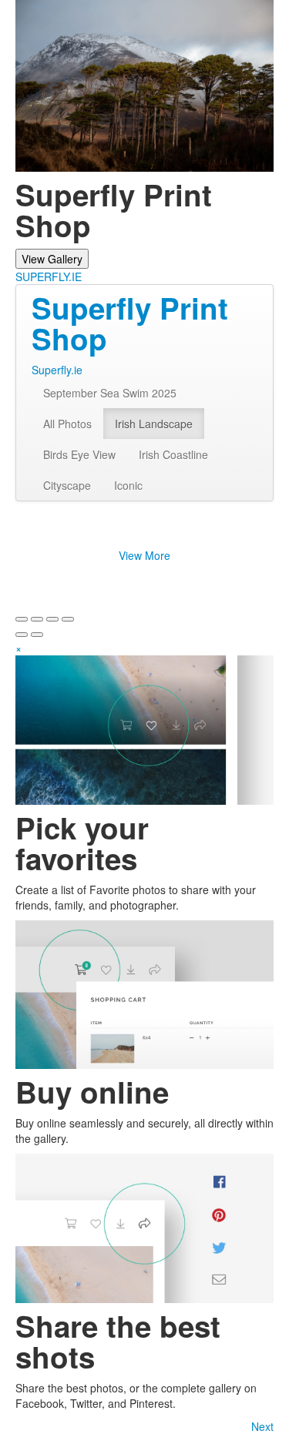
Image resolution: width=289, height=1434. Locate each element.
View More (144, 555)
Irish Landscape (154, 423)
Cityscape (67, 485)
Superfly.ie (57, 369)
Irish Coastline (173, 454)
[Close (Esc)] (21, 619)
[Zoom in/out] (68, 619)
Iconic (128, 485)
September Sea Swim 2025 (109, 392)
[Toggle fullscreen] (52, 619)
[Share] (37, 619)
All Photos (67, 423)
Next (262, 1426)
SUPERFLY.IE (48, 276)
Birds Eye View (79, 454)
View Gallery (52, 258)
